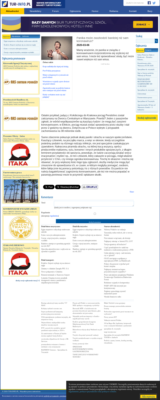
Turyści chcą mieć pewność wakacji (85, 335)
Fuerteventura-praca (145, 97)
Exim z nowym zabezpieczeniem (16, 49)
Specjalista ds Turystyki (146, 101)
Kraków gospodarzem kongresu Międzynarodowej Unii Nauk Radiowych (84, 324)
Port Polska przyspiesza (51, 71)
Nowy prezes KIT (110, 317)
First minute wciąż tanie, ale (117, 238)
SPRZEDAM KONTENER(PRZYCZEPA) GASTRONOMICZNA (83, 349)
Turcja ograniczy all (115, 244)
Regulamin (45, 212)
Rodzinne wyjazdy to (117, 283)
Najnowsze (6, 36)
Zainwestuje (142, 94)
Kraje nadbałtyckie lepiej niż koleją (55, 66)
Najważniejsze (16, 36)
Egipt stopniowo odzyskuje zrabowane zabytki (21, 41)
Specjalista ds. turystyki (146, 69)
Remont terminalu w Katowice (55, 275)
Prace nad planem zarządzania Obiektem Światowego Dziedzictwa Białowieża (119, 277)
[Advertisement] (21, 337)
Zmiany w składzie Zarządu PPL (55, 269)
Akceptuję (148, 396)
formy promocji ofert (80, 344)
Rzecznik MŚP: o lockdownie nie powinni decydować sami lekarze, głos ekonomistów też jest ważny (86, 311)
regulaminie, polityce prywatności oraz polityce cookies (92, 391)
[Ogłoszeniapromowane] (21, 58)
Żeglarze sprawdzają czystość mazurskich (115, 292)
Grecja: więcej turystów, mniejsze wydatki (19, 52)
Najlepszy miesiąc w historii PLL (118, 241)
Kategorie (148, 50)
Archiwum (25, 36)
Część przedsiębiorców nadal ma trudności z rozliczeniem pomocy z (118, 248)
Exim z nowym (53, 235)
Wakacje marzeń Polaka (112, 320)
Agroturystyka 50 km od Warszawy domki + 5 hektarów (146, 107)
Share (132, 192)
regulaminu (54, 216)
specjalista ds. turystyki (112, 329)
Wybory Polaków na (115, 230)
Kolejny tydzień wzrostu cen (51, 308)
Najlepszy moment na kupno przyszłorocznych (115, 270)
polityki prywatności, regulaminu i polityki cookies (62, 396)
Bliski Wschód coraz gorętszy (114, 303)
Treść (43, 203)
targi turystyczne (110, 332)
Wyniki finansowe (112, 297)
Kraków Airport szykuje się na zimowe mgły (20, 45)
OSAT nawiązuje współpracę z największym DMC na (117, 259)
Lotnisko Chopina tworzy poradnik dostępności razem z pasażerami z (54, 280)
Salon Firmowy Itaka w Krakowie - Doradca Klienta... (146, 57)
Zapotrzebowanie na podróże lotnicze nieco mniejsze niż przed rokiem (56, 89)
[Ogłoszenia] (147, 45)
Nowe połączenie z (51, 272)
